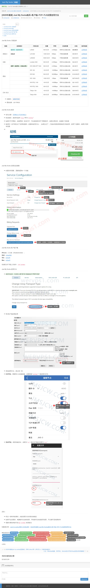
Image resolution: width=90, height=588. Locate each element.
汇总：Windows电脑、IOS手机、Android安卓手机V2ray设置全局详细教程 (64, 551)
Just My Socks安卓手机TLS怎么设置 (56, 537)
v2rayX (8, 260)
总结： (5, 35)
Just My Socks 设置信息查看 (11, 30)
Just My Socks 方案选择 (10, 26)
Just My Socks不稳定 (8, 537)
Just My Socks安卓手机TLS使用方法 (37, 537)
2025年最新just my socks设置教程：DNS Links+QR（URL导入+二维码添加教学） (28, 549)
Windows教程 (63, 7)
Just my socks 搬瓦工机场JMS (10, 2)
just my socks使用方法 (20, 537)
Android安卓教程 (75, 7)
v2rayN (8, 258)
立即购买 (84, 50)
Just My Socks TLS (69, 532)
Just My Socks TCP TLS (25, 532)
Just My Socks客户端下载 (49, 7)
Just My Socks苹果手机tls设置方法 (57, 540)
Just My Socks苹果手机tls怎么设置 (38, 540)
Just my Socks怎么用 (43, 586)
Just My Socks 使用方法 (10, 34)
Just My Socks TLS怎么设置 (9, 535)
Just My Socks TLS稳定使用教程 (26, 535)
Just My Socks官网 (7, 7)
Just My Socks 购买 (9, 28)
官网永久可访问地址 (19, 115)
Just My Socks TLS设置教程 (43, 535)
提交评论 (85, 579)
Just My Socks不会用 (73, 535)
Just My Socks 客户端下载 (10, 32)
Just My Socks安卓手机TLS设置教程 (76, 537)
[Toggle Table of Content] (16, 24)
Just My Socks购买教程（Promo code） (27, 7)
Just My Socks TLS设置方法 (58, 535)
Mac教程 (4, 11)
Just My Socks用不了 (8, 540)
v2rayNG (9, 255)
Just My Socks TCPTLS (56, 532)
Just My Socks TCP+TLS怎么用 (41, 532)
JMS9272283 (16, 99)
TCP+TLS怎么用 (71, 540)
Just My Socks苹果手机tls (21, 540)
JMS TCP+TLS (14, 532)
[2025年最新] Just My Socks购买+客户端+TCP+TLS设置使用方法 (51, 527)
